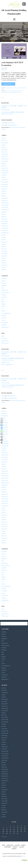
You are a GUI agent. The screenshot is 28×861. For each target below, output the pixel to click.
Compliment (7, 847)
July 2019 (3, 191)
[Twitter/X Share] (1, 422)
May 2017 (3, 239)
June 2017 (3, 237)
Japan (2, 299)
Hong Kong (3, 297)
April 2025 (3, 147)
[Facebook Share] (1, 419)
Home (3, 845)
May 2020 (3, 177)
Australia (7, 90)
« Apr (2, 836)
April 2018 (3, 216)
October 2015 (4, 253)
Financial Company (5, 292)
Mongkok (3, 304)
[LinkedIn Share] (1, 425)
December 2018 (4, 202)
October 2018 (4, 207)
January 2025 (4, 152)
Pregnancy (3, 315)
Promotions (15, 87)
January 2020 (4, 179)
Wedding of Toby (5, 362)
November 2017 (4, 228)
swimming (11, 92)
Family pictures (4, 290)
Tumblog (15, 847)
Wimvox (3, 122)
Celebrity (3, 281)
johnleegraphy (4, 69)
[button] (1, 443)
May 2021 (3, 163)
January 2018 (4, 223)
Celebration (4, 278)
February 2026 (4, 142)
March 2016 (4, 249)
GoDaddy (23, 856)
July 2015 (3, 258)
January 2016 (4, 251)
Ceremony (3, 283)
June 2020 (3, 175)
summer (7, 92)
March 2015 (4, 262)
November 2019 (4, 184)
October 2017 (4, 230)
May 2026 (3, 138)
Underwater (20, 87)
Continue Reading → (8, 84)
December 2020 (4, 170)
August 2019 (4, 188)
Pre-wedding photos (9, 87)
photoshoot (21, 90)
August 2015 (4, 255)
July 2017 (3, 235)
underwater (18, 92)
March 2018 (4, 219)
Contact (14, 848)
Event (2, 287)
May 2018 (3, 214)
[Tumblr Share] (1, 434)
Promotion (3, 92)
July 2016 (3, 244)
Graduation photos (11, 122)
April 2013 (3, 269)
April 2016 (3, 246)
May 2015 (3, 260)
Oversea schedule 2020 (12, 125)
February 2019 (4, 198)
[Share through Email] (1, 437)
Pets (2, 308)
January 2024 (4, 156)
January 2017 (4, 242)
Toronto (3, 320)
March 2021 (4, 165)
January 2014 (4, 265)
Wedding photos (5, 327)
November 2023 (4, 158)
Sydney (14, 92)
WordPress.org (4, 343)
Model (2, 301)
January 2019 (4, 200)
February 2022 (4, 161)
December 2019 (4, 182)
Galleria (17, 845)
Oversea (3, 306)
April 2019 (3, 195)
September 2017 (5, 232)
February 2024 (4, 154)
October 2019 (4, 186)
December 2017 (4, 225)
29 (10, 833)
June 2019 (3, 193)
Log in (2, 336)
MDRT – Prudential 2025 (6, 364)
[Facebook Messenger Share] (1, 428)
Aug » (5, 836)
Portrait (3, 311)
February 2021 (4, 168)
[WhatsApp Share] (1, 431)
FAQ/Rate (21, 847)
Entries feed (4, 338)
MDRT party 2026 (5, 109)
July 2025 (3, 145)
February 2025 (4, 149)
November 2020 (4, 172)
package (16, 90)
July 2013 (3, 267)
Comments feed (4, 340)
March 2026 (4, 140)
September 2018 (5, 209)
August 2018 (4, 212)
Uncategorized (4, 322)
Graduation (3, 294)
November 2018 (4, 205)
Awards (23, 845)
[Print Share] (1, 440)
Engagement (4, 285)
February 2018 (4, 221)
